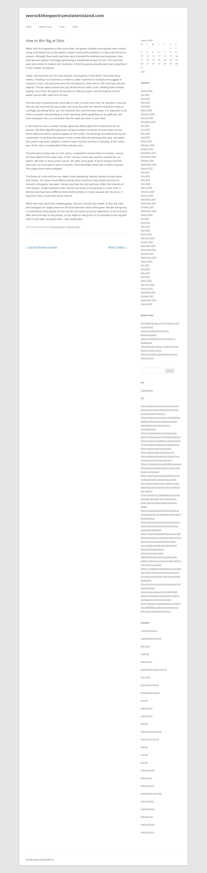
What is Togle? (118, 247)
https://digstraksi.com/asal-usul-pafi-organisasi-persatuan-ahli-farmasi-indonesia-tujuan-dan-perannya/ (160, 409)
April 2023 (145, 230)
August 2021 (147, 303)
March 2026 (146, 110)
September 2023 (148, 210)
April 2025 (145, 137)
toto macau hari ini (150, 684)
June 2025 (145, 129)
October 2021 (147, 296)
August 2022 (147, 261)
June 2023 (145, 222)
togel (62, 27)
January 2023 (147, 241)
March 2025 (146, 141)
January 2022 (147, 288)
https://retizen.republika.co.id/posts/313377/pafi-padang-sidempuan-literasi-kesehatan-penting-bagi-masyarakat (161, 444)
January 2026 (147, 117)
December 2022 (148, 245)
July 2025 (145, 125)
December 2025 (148, 121)
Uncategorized (57, 226)
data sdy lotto (147, 832)
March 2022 (146, 280)
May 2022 (145, 272)
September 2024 (148, 164)
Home (29, 27)
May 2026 (145, 102)
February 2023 (147, 238)
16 (176, 55)
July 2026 (145, 94)
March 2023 (146, 234)
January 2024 (147, 195)
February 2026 (147, 114)
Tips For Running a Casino (41, 247)
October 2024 (147, 160)
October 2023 (147, 207)
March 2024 (146, 187)
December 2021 (148, 292)
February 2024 (147, 191)
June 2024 (145, 176)
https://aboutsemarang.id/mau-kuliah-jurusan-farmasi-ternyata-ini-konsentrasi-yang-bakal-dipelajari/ (160, 526)
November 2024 (148, 156)
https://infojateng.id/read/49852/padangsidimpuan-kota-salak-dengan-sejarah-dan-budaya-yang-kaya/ (161, 468)
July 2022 (145, 265)
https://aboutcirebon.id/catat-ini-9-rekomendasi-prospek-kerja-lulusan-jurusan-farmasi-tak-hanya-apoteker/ (160, 456)
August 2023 (147, 214)
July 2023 (145, 218)
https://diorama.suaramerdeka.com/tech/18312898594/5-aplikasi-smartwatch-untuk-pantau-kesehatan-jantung (161, 607)
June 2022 (145, 269)
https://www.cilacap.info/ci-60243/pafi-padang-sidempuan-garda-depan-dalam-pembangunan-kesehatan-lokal (160, 595)
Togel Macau (147, 390)
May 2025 (145, 133)
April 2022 (145, 276)
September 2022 (148, 257)
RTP (142, 398)
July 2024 (145, 172)
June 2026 (145, 98)
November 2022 (148, 249)
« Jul (142, 71)
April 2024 (145, 183)
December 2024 (148, 152)
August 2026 (147, 90)
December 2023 (148, 199)
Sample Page (45, 27)
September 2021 (148, 300)
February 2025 (147, 145)
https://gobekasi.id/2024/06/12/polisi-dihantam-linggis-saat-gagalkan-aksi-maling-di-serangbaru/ (161, 514)
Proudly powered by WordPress (40, 859)
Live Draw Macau (149, 630)
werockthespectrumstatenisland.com (65, 15)
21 (165, 59)
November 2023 (148, 203)
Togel (75, 27)
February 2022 (147, 284)
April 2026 (145, 106)
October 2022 (147, 253)
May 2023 (145, 226)
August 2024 (147, 168)
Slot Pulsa (145, 646)
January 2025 (147, 148)
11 (148, 55)
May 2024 (145, 179)
